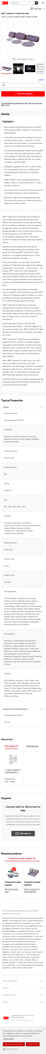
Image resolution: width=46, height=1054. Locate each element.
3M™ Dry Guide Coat (11, 891)
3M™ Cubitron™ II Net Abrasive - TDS (13, 771)
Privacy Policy (29, 1015)
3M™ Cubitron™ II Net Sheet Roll (31, 891)
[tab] (11, 746)
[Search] (36, 3)
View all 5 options (25, 94)
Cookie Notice (8, 1039)
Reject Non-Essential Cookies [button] (14, 1044)
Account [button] (38, 9)
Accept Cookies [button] (33, 1044)
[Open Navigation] (43, 3)
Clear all (41, 79)
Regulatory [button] (9, 995)
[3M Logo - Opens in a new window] (5, 3)
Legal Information (17, 1015)
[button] (10, 1049)
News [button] (6, 988)
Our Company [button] (10, 981)
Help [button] (5, 1002)
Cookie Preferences (18, 1017)
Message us (25, 834)
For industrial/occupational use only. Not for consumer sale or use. (21, 104)
